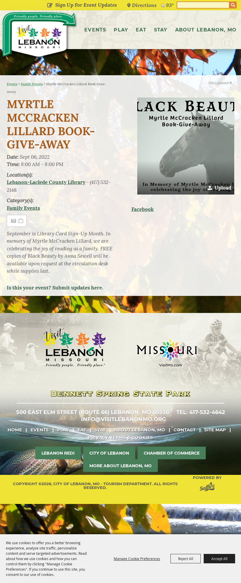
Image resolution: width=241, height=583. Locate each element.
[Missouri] (166, 352)
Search (233, 5)
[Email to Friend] (13, 221)
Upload (223, 188)
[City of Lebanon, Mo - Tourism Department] (39, 35)
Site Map (215, 430)
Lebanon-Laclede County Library (46, 182)
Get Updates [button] (50, 6)
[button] (185, 146)
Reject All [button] (185, 558)
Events (95, 30)
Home (15, 430)
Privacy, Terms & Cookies (120, 437)
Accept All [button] (219, 558)
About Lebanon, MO (206, 30)
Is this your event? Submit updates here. (55, 287)
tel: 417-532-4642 (200, 412)
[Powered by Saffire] (208, 487)
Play (121, 30)
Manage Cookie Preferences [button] (137, 558)
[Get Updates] (81, 5)
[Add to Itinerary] (21, 220)
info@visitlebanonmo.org (123, 419)
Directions (144, 5)
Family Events (32, 84)
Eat (141, 30)
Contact (185, 430)
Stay (161, 30)
